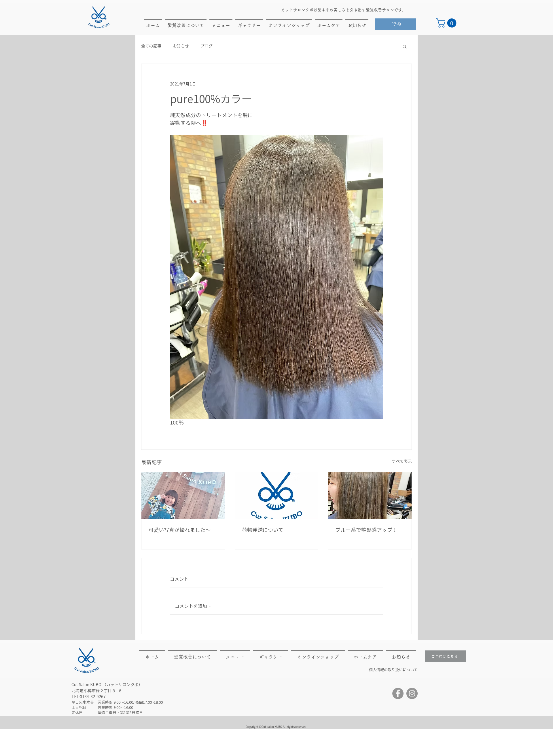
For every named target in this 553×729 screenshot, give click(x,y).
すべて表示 (402, 461)
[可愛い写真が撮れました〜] (183, 495)
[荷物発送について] (276, 495)
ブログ (206, 46)
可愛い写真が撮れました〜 (179, 529)
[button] (447, 23)
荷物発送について (262, 529)
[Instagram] (412, 693)
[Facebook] (398, 693)
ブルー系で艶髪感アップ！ (366, 529)
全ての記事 (151, 46)
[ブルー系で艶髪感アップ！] (370, 495)
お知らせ (181, 46)
